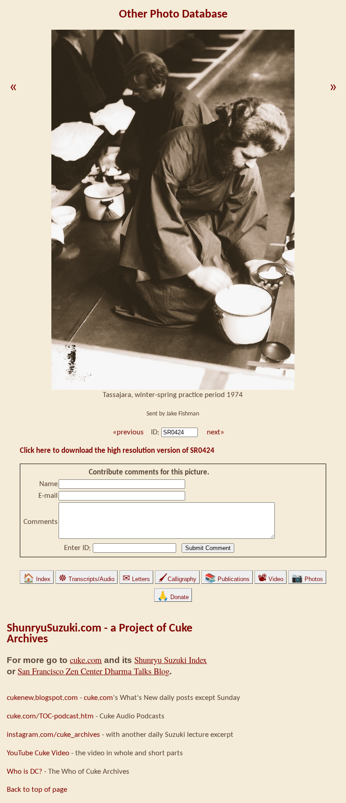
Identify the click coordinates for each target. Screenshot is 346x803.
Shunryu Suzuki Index (170, 659)
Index (36, 579)
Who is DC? (24, 772)
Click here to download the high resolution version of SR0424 (117, 451)
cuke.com (86, 659)
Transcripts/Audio (86, 579)
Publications (227, 579)
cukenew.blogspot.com (42, 698)
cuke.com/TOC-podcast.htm (50, 716)
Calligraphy (177, 579)
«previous (127, 432)
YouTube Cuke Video (38, 753)
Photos (307, 579)
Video (270, 579)
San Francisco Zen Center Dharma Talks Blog (93, 671)
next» (215, 432)
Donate (173, 597)
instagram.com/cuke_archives (53, 735)
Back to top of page (37, 790)
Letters (136, 579)
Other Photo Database (173, 14)
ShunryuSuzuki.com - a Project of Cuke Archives (99, 634)
